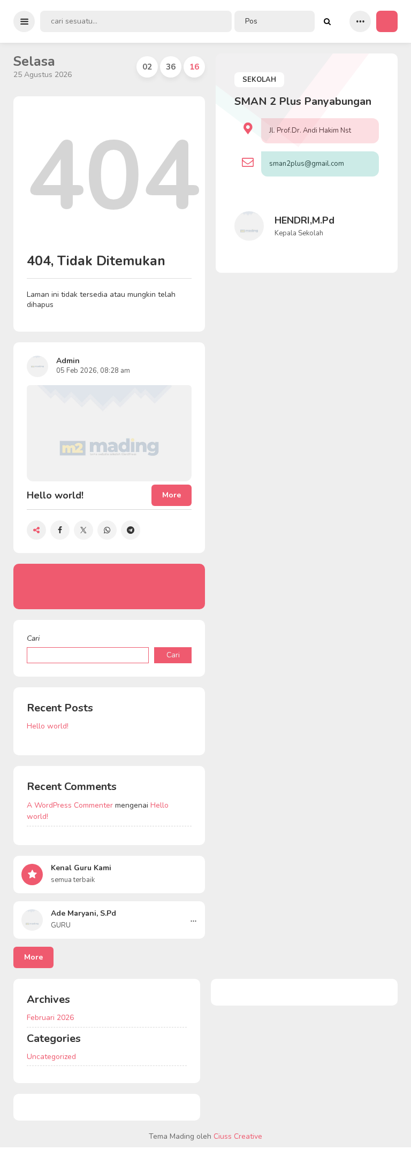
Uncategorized (51, 1057)
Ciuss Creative (238, 1136)
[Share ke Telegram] (130, 530)
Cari (33, 638)
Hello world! (47, 726)
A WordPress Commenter (70, 805)
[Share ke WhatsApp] (107, 530)
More (33, 957)
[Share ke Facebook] (60, 530)
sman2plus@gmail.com (306, 163)
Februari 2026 (50, 1018)
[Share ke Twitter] (83, 530)
